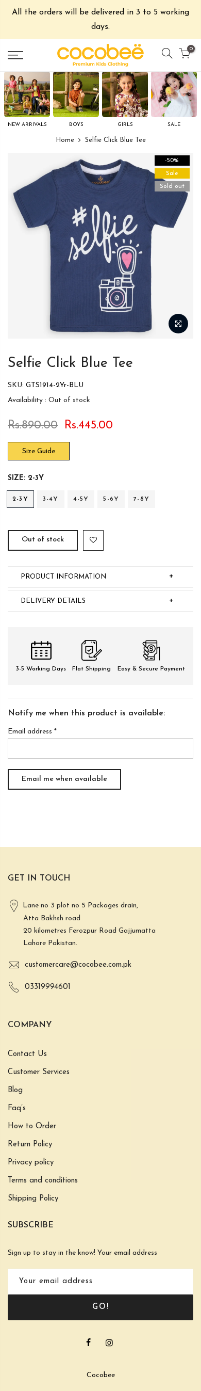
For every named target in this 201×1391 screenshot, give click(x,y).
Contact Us (27, 1054)
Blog (15, 1090)
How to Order (32, 1126)
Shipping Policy (33, 1199)
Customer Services (39, 1072)
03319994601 (48, 987)
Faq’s (17, 1108)
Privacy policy (31, 1162)
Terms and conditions (43, 1181)
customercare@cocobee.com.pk (78, 965)
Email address (32, 732)
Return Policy (30, 1144)
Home (65, 140)
